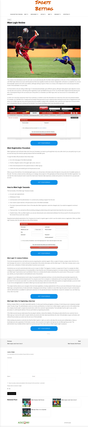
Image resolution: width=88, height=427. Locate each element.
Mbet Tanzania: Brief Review (37, 400)
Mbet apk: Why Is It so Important (38, 409)
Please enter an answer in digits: (14, 385)
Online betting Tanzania (16, 14)
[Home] (8, 14)
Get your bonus (44, 143)
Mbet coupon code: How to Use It (69, 400)
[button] (80, 14)
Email (33, 376)
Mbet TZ (50, 14)
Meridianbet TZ (34, 14)
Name (9, 376)
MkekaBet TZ (58, 14)
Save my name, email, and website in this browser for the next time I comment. (27, 383)
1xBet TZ (26, 14)
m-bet (9, 19)
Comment (9, 357)
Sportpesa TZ (66, 14)
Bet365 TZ (43, 14)
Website (59, 376)
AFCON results (67, 422)
